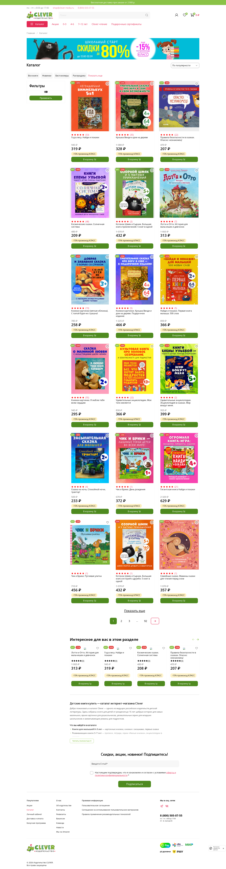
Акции (55, 24)
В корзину (84, 683)
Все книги (33, 75)
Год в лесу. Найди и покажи (85, 137)
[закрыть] (223, 848)
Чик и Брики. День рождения (130, 489)
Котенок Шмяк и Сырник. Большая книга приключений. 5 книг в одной (134, 225)
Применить (46, 98)
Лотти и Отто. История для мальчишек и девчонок (174, 225)
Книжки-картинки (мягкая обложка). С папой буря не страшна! (89, 312)
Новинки (46, 75)
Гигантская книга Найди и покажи (177, 489)
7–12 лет (82, 24)
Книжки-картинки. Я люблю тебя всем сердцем (87, 401)
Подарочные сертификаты (126, 24)
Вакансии (60, 818)
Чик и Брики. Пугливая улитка (86, 576)
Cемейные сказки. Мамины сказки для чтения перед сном (177, 577)
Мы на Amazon (63, 832)
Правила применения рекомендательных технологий (106, 814)
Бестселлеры (62, 75)
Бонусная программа (36, 823)
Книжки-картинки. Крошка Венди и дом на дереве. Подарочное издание (134, 313)
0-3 (64, 24)
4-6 (72, 24)
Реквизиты (61, 814)
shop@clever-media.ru (63, 7)
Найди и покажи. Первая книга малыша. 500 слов (176, 312)
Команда (60, 823)
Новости (60, 827)
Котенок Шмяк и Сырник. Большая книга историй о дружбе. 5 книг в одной (133, 579)
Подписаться (134, 784)
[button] (193, 639)
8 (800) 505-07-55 (86, 7)
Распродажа (79, 75)
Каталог (30, 810)
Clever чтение (99, 24)
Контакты (60, 810)
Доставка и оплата (35, 818)
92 (145, 621)
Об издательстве (63, 805)
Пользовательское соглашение (96, 805)
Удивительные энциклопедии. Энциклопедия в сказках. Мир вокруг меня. (175, 403)
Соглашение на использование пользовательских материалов (110, 810)
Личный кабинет (34, 814)
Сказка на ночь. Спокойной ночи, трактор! (88, 490)
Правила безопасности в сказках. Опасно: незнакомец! (177, 138)
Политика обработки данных (216, 848)
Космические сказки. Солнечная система (87, 225)
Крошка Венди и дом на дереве (132, 137)
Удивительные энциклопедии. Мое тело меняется (133, 401)
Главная (31, 33)
